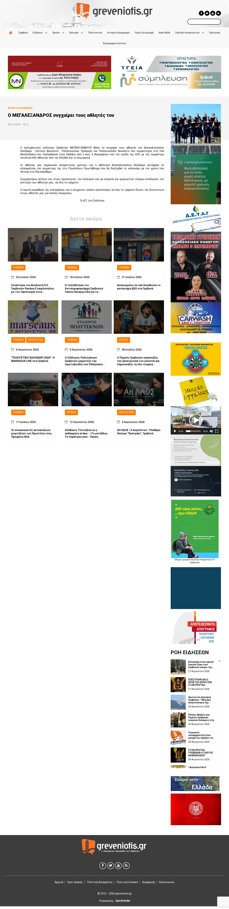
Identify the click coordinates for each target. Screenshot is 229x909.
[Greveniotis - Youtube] (212, 13)
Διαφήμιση (148, 882)
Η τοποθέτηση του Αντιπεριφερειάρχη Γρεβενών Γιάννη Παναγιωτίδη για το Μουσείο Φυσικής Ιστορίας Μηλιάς (84, 289)
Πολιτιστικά (35, 339)
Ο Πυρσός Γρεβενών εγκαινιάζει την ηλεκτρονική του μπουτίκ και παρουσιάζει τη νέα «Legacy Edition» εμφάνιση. (138, 361)
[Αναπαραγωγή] (175, 431)
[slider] (193, 431)
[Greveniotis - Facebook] (201, 13)
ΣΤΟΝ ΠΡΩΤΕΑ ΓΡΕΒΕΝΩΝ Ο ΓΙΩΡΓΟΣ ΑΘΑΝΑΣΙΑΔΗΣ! (200, 753)
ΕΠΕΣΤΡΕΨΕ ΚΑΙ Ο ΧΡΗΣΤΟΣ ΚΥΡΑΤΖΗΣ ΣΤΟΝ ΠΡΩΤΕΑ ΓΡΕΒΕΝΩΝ (200, 682)
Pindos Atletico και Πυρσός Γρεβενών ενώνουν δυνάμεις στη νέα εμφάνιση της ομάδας (201, 717)
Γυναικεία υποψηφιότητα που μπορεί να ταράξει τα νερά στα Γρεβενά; (200, 735)
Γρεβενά (18, 267)
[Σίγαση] (211, 431)
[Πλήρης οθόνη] (216, 431)
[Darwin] (122, 901)
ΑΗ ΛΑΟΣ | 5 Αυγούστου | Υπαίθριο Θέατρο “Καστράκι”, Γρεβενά (138, 431)
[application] (196, 420)
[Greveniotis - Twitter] (207, 13)
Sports (123, 339)
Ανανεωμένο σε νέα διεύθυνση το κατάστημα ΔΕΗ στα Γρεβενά (139, 287)
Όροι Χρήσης (75, 882)
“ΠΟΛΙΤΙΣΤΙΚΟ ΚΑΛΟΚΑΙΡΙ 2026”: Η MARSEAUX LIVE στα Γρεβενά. (32, 359)
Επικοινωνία (166, 882)
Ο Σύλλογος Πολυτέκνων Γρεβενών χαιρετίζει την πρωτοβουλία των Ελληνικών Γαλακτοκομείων (84, 361)
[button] (196, 420)
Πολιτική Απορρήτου (99, 882)
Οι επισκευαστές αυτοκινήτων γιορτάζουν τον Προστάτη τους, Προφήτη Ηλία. (31, 433)
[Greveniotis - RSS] (218, 13)
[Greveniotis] (114, 10)
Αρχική (59, 882)
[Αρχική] (11, 32)
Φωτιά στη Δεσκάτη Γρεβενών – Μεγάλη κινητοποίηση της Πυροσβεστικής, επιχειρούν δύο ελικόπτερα (199, 700)
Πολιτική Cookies (127, 882)
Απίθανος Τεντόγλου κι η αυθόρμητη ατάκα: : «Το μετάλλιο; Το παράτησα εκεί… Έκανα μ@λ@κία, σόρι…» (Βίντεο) (86, 433)
